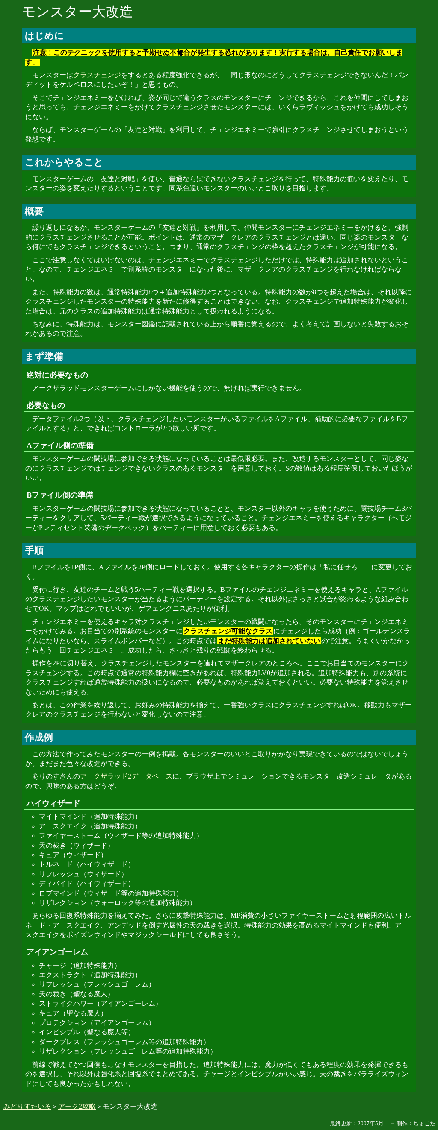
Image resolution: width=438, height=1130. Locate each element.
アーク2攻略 (77, 1106)
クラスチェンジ (97, 75)
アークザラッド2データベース (126, 776)
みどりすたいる (27, 1106)
